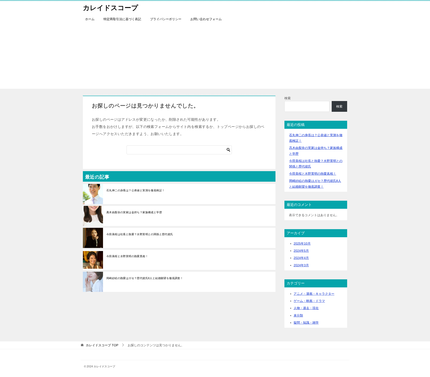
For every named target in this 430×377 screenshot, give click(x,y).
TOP (102, 345)
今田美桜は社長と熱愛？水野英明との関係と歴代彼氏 (139, 234)
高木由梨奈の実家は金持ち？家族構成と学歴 (134, 212)
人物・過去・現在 (306, 308)
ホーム (90, 19)
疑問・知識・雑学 (306, 322)
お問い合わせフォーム (206, 19)
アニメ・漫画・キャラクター (314, 293)
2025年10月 (302, 243)
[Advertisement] (215, 57)
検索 (287, 98)
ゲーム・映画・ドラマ (309, 301)
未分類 (298, 315)
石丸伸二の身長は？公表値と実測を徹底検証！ (135, 190)
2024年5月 (301, 250)
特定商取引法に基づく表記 (122, 19)
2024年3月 (301, 265)
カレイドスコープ (110, 7)
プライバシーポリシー (165, 19)
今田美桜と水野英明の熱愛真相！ (127, 256)
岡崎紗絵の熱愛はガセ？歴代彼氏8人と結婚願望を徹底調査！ (144, 278)
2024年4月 (301, 258)
